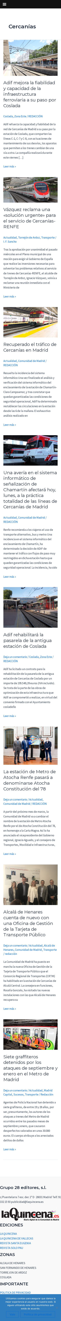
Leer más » (9, 166)
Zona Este (20, 116)
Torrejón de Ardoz (29, 237)
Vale (12, 1314)
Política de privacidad (38, 1314)
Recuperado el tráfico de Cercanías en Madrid (29, 347)
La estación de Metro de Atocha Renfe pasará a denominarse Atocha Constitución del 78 (29, 780)
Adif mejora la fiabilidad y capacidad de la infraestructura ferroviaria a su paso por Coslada (29, 94)
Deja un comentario (15, 657)
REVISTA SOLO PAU (11, 1248)
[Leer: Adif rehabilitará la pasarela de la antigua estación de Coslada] (30, 607)
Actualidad (10, 237)
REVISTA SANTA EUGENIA (15, 1243)
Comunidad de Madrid (31, 361)
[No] (56, 1307)
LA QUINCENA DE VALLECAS (16, 1238)
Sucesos (18, 1094)
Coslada (8, 116)
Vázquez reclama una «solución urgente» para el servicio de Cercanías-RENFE (29, 218)
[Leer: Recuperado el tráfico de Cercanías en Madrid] (30, 322)
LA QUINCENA (8, 1234)
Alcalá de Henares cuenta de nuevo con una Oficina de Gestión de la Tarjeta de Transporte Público (28, 923)
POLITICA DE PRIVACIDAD (15, 1292)
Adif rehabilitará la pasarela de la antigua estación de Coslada (27, 640)
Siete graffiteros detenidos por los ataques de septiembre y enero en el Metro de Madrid (30, 1068)
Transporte (48, 237)
